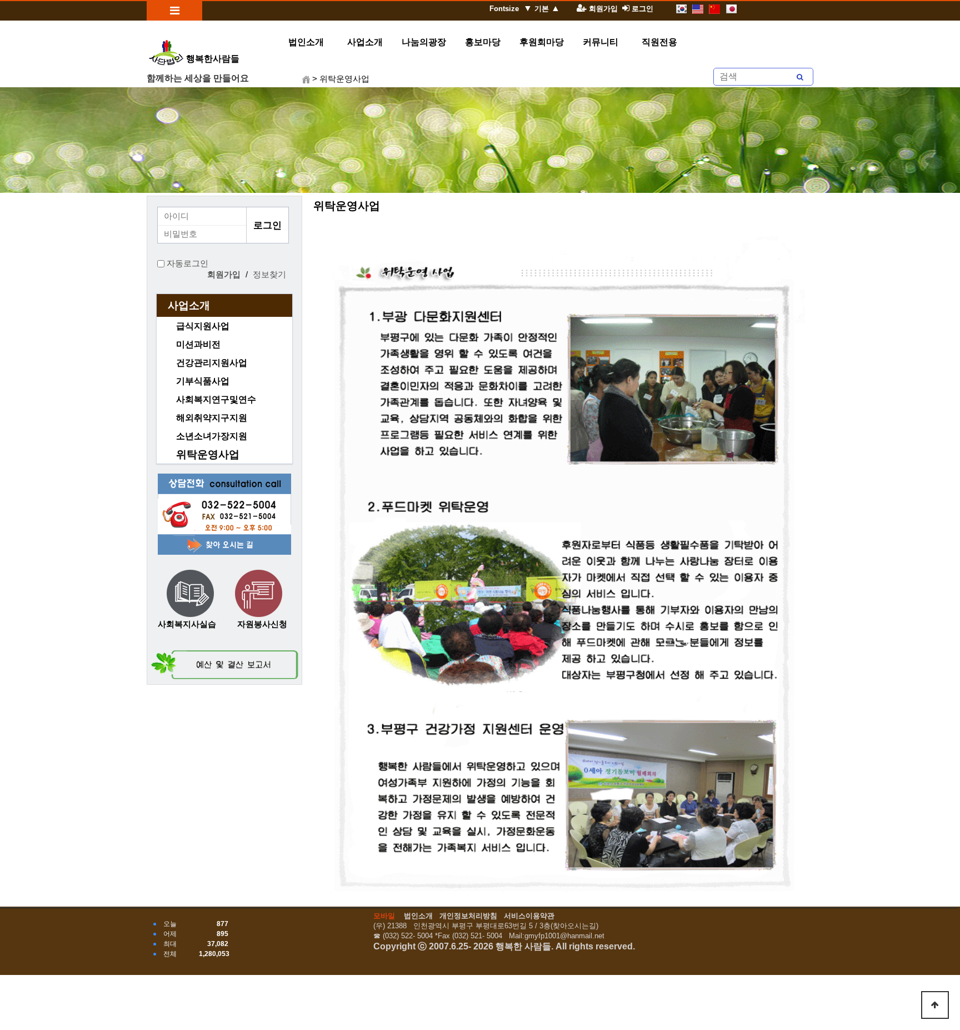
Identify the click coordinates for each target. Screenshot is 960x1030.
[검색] (800, 76)
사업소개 (189, 305)
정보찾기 (269, 274)
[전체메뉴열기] (174, 11)
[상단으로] (935, 1005)
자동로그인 (187, 263)
